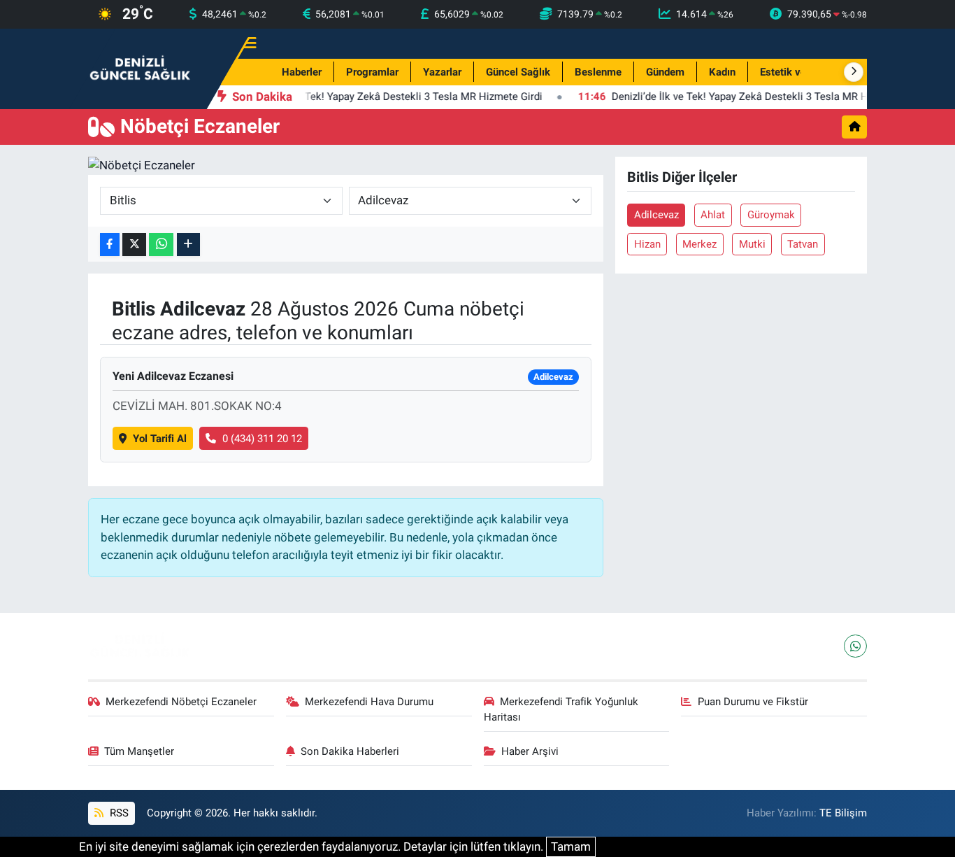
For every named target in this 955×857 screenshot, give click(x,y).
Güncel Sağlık (518, 72)
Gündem (665, 72)
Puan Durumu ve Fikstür (753, 701)
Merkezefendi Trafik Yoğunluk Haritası (561, 709)
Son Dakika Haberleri (350, 751)
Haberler (302, 72)
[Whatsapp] (855, 646)
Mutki (752, 244)
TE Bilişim (843, 813)
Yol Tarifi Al (160, 438)
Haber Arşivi (530, 751)
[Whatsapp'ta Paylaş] (161, 244)
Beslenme (598, 72)
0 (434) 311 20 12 (262, 438)
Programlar (372, 72)
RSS (118, 813)
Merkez (699, 244)
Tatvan (802, 244)
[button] (853, 72)
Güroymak (771, 214)
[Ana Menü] (244, 44)
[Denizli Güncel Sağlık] (140, 68)
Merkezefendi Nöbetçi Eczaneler (181, 701)
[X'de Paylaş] (134, 244)
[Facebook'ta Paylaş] (110, 244)
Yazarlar (442, 72)
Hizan (647, 244)
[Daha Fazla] (188, 244)
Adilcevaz (656, 214)
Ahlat (713, 214)
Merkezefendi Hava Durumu (369, 701)
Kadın (722, 72)
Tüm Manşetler (139, 751)
